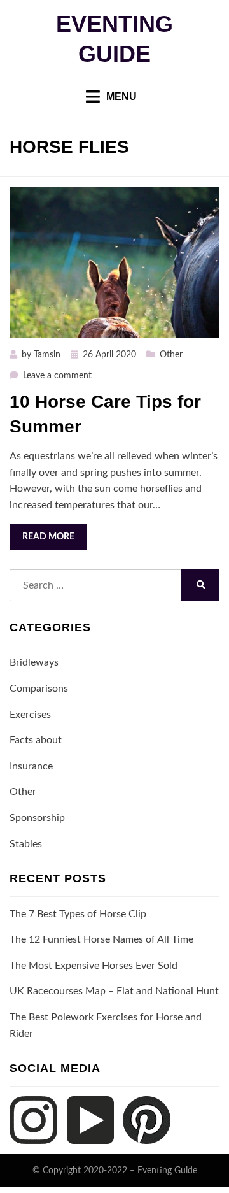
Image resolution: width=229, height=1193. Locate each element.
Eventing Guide (167, 1170)
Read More (48, 536)
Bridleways (34, 662)
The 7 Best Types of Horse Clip (78, 914)
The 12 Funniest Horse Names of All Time (101, 939)
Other (171, 354)
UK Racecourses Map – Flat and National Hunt (114, 991)
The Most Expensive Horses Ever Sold (93, 966)
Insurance (31, 766)
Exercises (30, 715)
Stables (26, 844)
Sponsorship (37, 818)
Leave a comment (57, 375)
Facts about (36, 740)
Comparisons (39, 688)
